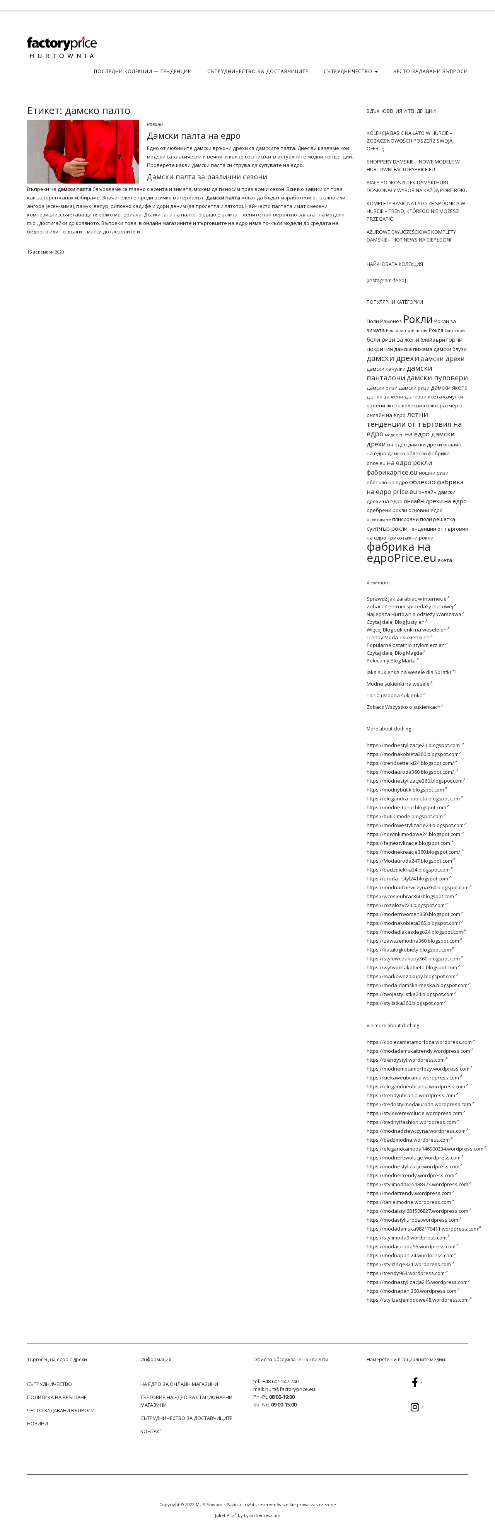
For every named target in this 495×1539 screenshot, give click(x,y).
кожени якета (384, 405)
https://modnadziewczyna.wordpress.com (416, 1130)
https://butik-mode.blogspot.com (405, 816)
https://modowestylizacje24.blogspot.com (415, 825)
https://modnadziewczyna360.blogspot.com (418, 887)
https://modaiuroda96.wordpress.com (411, 1246)
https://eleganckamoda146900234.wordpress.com (425, 1148)
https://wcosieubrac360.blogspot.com (410, 896)
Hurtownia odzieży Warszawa (426, 614)
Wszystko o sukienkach (412, 706)
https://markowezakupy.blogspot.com (411, 976)
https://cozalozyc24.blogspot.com (406, 905)
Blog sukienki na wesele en (415, 629)
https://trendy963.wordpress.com (406, 1273)
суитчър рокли (387, 528)
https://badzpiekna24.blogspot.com (408, 869)
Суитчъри (454, 330)
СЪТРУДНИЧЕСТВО (349, 71)
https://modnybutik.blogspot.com (405, 789)
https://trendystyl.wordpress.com (406, 1059)
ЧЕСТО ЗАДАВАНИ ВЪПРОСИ (430, 71)
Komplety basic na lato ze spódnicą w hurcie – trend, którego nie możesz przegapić (416, 211)
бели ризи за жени (393, 339)
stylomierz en (429, 645)
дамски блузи (450, 349)
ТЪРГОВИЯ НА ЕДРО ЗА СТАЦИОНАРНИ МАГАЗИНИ (186, 1401)
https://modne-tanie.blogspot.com (406, 807)
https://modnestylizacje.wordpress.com (413, 1166)
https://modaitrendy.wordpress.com (409, 1193)
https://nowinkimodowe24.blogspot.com (414, 834)
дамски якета (449, 387)
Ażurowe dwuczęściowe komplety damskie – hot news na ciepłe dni (411, 235)
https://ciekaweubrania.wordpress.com (413, 1077)
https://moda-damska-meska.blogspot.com (417, 985)
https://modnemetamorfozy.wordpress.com (418, 1068)
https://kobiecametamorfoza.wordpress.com (419, 1041)
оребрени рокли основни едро (405, 510)
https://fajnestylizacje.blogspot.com (408, 842)
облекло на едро (387, 482)
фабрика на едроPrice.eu (402, 552)
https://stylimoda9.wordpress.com (407, 1237)
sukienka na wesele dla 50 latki (414, 672)
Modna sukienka (403, 695)
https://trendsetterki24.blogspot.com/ (410, 762)
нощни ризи (434, 472)
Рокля (436, 330)
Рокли (418, 319)
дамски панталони (399, 372)
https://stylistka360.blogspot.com (405, 1002)
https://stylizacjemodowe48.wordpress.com (418, 1299)
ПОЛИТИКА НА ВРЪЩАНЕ (57, 1397)
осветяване (379, 519)
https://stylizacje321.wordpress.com (409, 1264)
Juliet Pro (224, 1515)
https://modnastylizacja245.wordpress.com (417, 1282)
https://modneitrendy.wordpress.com (410, 1175)
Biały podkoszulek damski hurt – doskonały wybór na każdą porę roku (417, 186)
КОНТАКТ (151, 1431)
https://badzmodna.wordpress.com (408, 1139)
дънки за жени (385, 396)
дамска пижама (413, 349)
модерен (394, 435)
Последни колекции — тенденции (143, 71)
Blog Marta (403, 660)
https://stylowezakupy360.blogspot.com (413, 958)
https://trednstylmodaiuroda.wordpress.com (419, 1104)
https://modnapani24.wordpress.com (410, 1255)
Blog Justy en (410, 621)
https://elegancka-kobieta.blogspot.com (413, 798)
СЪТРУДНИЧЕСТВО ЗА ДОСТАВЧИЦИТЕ (257, 71)
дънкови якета (423, 396)
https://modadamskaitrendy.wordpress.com (418, 1050)
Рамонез (391, 321)
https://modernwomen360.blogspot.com (413, 914)
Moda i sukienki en (407, 637)
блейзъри (432, 339)
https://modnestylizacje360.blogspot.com (415, 780)
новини (155, 124)
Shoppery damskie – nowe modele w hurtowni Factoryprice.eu (413, 165)
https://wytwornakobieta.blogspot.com (412, 967)
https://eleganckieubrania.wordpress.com (416, 1086)
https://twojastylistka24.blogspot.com (410, 994)
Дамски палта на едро (194, 135)
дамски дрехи (393, 358)
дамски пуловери (437, 377)
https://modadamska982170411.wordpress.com (422, 1228)
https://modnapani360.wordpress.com (411, 1290)
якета (445, 560)
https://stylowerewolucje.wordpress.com (414, 1113)
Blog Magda (408, 652)
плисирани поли (412, 519)
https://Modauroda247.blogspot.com (409, 860)
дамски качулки (386, 368)
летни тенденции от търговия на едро (414, 424)
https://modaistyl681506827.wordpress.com (417, 1210)
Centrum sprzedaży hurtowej (419, 606)
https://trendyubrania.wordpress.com (411, 1095)
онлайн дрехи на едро (435, 501)
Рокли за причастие (407, 330)
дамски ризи (382, 387)
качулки (453, 396)
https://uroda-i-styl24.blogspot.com (407, 878)
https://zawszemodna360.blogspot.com (413, 940)
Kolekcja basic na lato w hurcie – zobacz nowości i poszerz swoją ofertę (409, 140)
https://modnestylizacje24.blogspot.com (414, 745)
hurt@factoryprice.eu (290, 1389)
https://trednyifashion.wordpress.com (411, 1121)
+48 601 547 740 (281, 1381)
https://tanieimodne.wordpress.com (409, 1202)
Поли (373, 321)
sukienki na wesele (407, 683)
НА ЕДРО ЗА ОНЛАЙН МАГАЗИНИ (179, 1384)
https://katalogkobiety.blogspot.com (409, 949)
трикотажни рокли (410, 537)
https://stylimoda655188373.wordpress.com (417, 1184)
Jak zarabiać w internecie (417, 598)
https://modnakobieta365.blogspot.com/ (414, 922)
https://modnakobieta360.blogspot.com (413, 754)
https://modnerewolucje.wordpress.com (414, 1157)
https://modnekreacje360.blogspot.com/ (413, 851)
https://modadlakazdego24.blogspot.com (415, 931)
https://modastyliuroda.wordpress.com (412, 1219)
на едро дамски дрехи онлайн (424, 444)
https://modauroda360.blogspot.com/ (411, 771)
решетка (444, 519)
